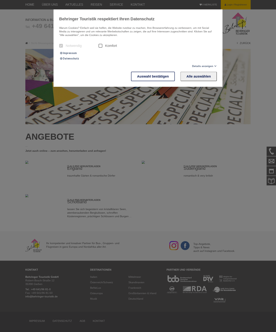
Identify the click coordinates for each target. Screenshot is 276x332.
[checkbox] (61, 46)
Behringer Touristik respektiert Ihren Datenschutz (107, 19)
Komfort (111, 46)
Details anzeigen (202, 66)
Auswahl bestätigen (153, 76)
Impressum (69, 53)
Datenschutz (70, 58)
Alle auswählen (198, 76)
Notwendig (74, 46)
